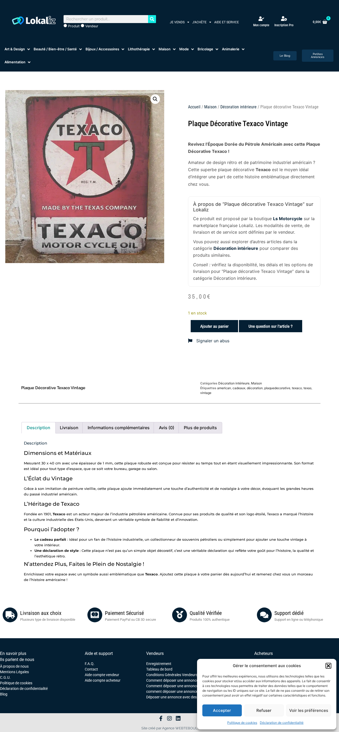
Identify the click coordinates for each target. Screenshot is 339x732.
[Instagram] (169, 718)
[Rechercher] (152, 19)
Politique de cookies (242, 723)
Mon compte (261, 25)
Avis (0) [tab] (166, 427)
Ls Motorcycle (287, 218)
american (224, 388)
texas (307, 388)
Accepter (222, 710)
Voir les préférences (308, 710)
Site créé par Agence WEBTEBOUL (169, 728)
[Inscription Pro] (284, 18)
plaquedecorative (277, 388)
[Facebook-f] (160, 718)
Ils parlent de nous (17, 659)
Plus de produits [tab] (200, 427)
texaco (297, 388)
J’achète (199, 22)
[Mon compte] (261, 18)
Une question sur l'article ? (270, 326)
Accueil (194, 106)
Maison (210, 106)
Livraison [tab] (69, 427)
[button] (328, 665)
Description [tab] (38, 427)
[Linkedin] (178, 718)
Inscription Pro (283, 25)
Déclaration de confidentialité (282, 723)
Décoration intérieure (238, 106)
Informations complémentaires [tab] (119, 427)
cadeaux (239, 388)
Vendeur (91, 26)
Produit (73, 26)
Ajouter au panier (214, 326)
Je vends (177, 22)
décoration (255, 388)
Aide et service (226, 22)
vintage (205, 393)
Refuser (263, 710)
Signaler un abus (212, 340)
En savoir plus (13, 653)
